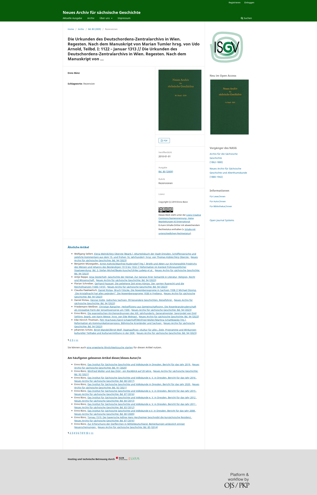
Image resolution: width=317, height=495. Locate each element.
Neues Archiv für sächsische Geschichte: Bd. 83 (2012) (104, 407)
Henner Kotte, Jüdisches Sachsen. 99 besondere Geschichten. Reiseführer (131, 300)
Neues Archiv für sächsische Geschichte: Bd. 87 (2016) (104, 394)
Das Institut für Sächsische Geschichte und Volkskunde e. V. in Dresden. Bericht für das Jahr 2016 (142, 377)
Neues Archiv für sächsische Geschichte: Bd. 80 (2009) (104, 414)
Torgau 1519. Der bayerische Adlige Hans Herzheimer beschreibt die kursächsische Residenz (140, 417)
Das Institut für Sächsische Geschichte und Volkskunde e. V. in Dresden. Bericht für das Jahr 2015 (142, 390)
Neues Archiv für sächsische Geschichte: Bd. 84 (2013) (104, 400)
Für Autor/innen (218, 201)
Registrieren (235, 2)
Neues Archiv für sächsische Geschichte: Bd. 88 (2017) (104, 381)
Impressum (124, 18)
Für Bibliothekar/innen (221, 206)
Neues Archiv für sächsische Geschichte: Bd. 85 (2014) (128, 427)
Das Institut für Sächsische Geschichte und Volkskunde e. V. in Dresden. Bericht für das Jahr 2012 (142, 397)
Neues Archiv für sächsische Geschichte (102, 12)
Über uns (105, 18)
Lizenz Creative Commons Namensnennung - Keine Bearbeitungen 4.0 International (179, 218)
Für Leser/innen (217, 196)
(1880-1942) (216, 176)
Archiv (90, 18)
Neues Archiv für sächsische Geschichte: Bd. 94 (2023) (126, 280)
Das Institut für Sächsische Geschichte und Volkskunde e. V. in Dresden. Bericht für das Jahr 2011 (142, 404)
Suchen (247, 18)
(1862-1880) (216, 162)
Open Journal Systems (222, 220)
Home (71, 29)
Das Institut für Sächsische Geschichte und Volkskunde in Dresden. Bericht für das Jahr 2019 (139, 364)
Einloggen (249, 2)
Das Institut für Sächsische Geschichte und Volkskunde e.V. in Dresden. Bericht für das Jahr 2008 (141, 410)
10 (87, 432)
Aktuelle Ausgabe (72, 18)
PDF (165, 140)
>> (77, 340)
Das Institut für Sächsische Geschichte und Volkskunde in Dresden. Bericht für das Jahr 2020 (139, 384)
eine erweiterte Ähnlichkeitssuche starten (110, 347)
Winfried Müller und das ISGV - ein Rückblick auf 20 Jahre (120, 371)
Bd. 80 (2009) (94, 29)
